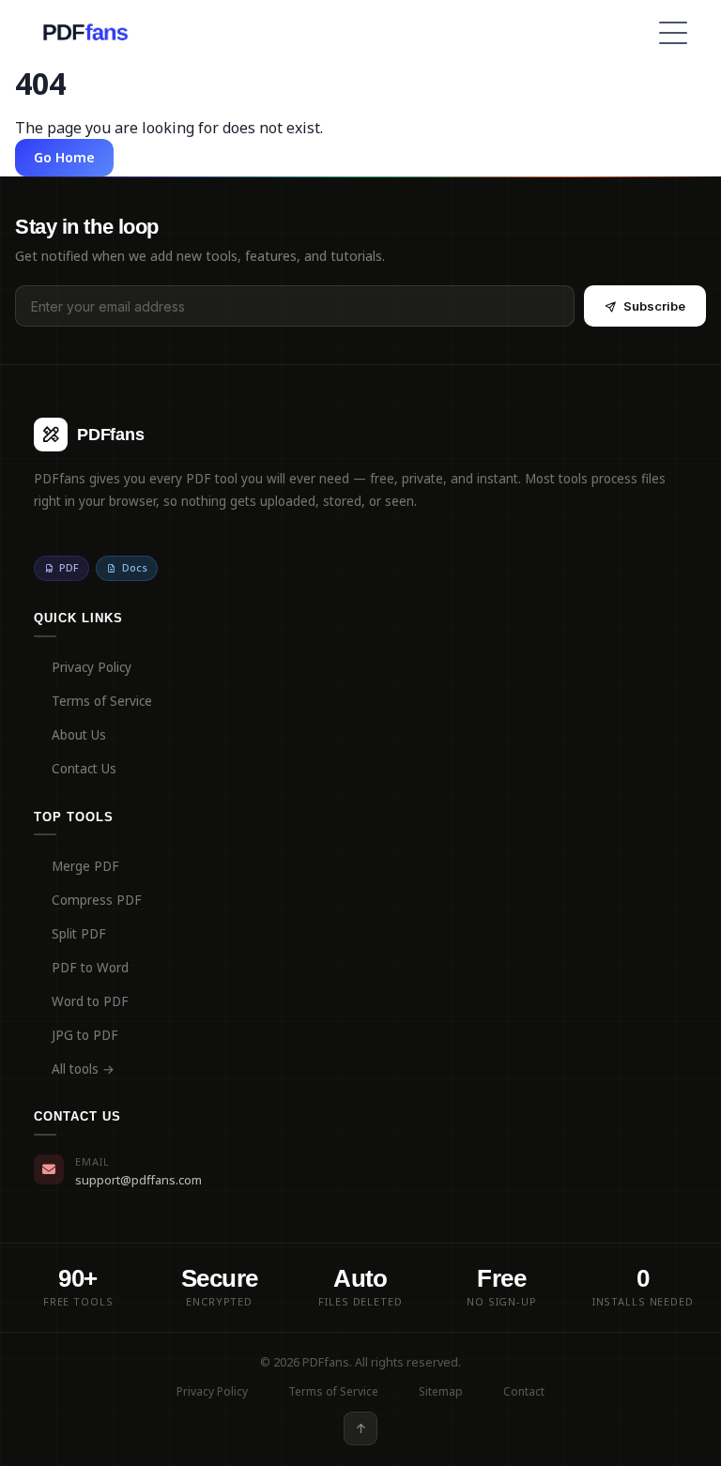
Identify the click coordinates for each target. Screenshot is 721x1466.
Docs (134, 567)
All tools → (83, 1069)
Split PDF (79, 933)
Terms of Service (102, 701)
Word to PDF (90, 1001)
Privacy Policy (91, 667)
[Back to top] (360, 1428)
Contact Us (84, 768)
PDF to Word (90, 967)
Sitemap (441, 1391)
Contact (524, 1391)
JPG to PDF (85, 1035)
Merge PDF (85, 866)
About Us (79, 734)
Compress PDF (97, 900)
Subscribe (654, 305)
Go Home (64, 157)
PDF (69, 567)
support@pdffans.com (138, 1179)
